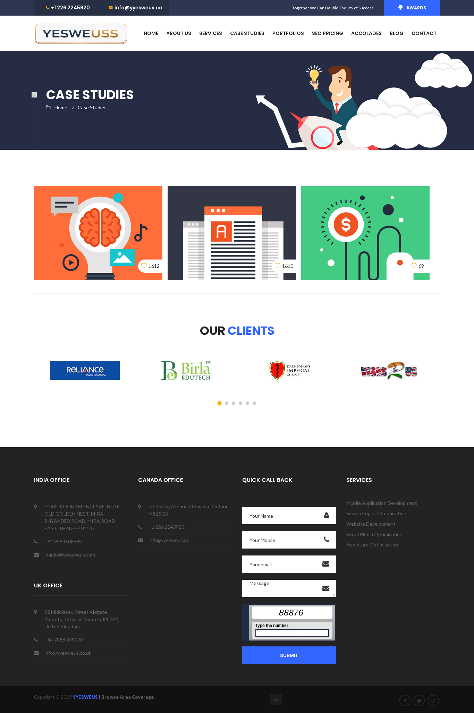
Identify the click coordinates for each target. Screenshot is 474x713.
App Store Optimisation (372, 545)
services (210, 33)
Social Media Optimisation (374, 534)
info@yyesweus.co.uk (67, 653)
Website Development (371, 524)
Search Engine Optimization (376, 513)
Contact (424, 33)
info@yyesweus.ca (138, 7)
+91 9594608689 (63, 541)
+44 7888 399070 (63, 640)
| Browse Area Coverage (126, 697)
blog (397, 33)
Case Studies (92, 107)
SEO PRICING (327, 33)
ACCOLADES (366, 33)
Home (60, 107)
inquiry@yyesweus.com (69, 555)
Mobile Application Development (381, 503)
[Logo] (81, 33)
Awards (416, 8)
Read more (98, 203)
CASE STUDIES (247, 33)
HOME (151, 33)
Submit (289, 655)
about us (178, 33)
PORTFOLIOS (288, 33)
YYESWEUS (86, 697)
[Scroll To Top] (276, 699)
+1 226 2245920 (70, 7)
